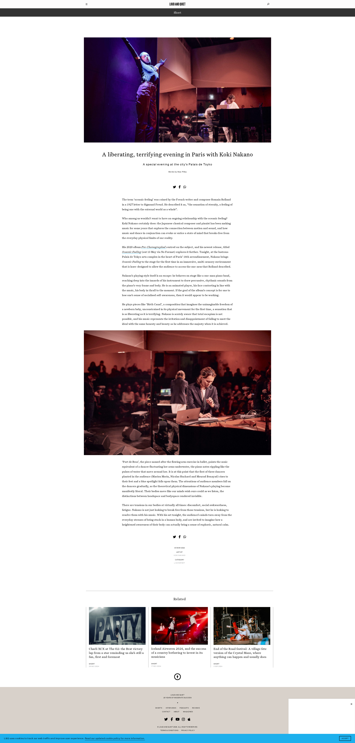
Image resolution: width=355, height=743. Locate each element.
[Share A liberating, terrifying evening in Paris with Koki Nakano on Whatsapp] (185, 187)
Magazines (188, 712)
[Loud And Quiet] (177, 4)
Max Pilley (182, 172)
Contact (166, 712)
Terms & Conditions (169, 730)
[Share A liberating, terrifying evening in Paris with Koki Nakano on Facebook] (180, 187)
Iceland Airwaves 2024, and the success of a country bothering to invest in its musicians (178, 652)
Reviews (196, 708)
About (177, 712)
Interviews (171, 708)
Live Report (179, 563)
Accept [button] (345, 738)
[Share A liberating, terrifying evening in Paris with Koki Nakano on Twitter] (175, 187)
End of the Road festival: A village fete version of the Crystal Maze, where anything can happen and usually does (240, 653)
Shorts (158, 708)
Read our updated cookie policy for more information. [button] (115, 738)
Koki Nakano (179, 555)
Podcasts (184, 708)
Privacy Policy (188, 730)
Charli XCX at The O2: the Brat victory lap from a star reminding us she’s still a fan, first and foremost (116, 653)
